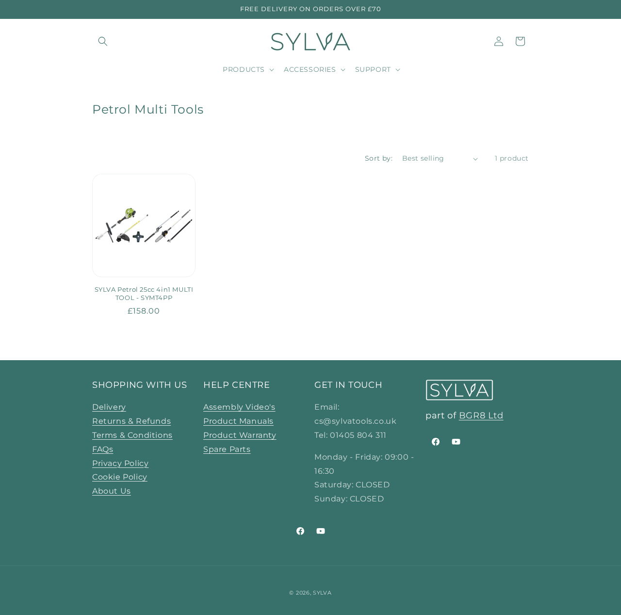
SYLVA (322, 592)
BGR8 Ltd (481, 415)
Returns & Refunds (131, 421)
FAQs (102, 449)
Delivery (109, 407)
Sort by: (378, 158)
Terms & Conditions (132, 435)
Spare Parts (227, 449)
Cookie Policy (119, 477)
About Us (111, 491)
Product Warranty (240, 435)
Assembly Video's (239, 407)
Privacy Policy (120, 463)
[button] (103, 41)
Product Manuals (238, 421)
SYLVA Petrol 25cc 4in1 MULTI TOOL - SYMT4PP (144, 293)
